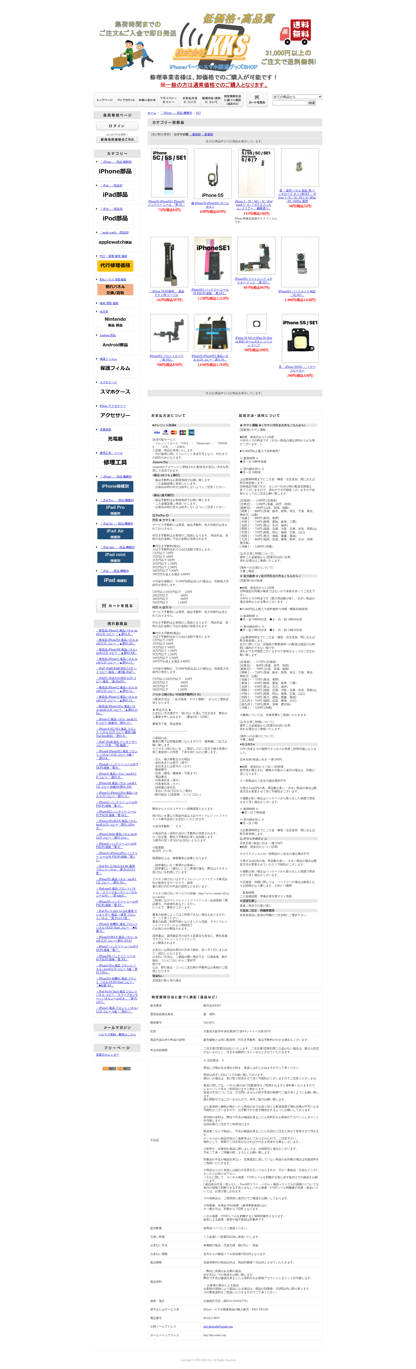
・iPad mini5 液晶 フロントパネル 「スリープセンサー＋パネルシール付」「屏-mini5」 (116, 892)
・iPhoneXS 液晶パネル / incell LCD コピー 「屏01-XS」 (116, 880)
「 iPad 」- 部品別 (111, 185)
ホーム (152, 113)
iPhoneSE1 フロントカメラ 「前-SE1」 (166, 357)
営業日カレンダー (107, 1054)
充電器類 (105, 429)
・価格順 (195, 134)
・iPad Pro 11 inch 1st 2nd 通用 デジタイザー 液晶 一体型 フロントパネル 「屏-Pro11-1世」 (116, 914)
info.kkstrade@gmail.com (218, 1326)
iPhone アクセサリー (113, 406)
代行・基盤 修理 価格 (113, 256)
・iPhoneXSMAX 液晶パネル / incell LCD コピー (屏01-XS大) (116, 938)
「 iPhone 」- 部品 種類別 (116, 162)
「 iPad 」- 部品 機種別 (114, 571)
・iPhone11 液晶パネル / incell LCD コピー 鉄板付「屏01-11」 (116, 721)
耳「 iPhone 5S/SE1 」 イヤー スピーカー (297, 368)
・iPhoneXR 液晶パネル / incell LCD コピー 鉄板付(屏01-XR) (116, 784)
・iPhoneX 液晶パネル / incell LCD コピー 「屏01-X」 (116, 775)
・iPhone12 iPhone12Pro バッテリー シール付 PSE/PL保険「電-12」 (117, 856)
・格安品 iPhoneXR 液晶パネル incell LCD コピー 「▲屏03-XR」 (116, 651)
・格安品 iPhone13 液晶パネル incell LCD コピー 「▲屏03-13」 (116, 698)
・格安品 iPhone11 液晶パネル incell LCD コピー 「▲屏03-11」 (116, 660)
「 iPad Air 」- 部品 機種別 (116, 523)
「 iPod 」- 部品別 (111, 209)
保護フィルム (108, 359)
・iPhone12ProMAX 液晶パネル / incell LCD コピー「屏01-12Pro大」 (116, 824)
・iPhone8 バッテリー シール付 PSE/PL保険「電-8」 (117, 766)
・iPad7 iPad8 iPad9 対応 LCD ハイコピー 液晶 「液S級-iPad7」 (116, 670)
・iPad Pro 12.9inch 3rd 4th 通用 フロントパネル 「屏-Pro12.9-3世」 (115, 869)
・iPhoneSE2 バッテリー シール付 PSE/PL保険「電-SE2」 (116, 813)
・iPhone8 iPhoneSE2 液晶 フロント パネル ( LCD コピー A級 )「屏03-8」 (117, 755)
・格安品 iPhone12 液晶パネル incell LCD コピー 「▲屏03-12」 (116, 689)
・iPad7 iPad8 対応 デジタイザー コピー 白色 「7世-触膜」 (116, 743)
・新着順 (207, 134)
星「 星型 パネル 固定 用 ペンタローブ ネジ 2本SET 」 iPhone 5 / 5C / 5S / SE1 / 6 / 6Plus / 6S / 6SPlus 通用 (297, 196)
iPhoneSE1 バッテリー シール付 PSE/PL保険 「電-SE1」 (210, 291)
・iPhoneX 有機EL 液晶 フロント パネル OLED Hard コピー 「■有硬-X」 (117, 927)
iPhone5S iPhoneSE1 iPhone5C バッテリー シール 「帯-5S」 (166, 203)
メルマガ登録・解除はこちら (117, 1034)
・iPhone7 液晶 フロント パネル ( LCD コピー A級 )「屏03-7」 (117, 1009)
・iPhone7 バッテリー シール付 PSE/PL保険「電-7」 (117, 948)
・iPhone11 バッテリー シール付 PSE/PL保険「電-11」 (116, 804)
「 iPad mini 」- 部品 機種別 (117, 547)
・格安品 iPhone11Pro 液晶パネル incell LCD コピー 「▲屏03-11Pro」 (117, 710)
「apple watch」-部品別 (114, 232)
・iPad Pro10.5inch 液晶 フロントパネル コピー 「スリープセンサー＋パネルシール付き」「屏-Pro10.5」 (117, 997)
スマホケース (108, 382)
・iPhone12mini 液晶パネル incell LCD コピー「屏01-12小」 (116, 835)
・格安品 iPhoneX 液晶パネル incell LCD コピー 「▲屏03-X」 (117, 632)
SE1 (198, 113)
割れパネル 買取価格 (113, 279)
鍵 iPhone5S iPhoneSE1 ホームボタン (210, 204)
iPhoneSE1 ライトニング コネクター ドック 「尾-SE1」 (253, 280)
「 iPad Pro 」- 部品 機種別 (117, 500)
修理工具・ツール (111, 453)
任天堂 (104, 311)
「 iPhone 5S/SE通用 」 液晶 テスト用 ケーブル (166, 293)
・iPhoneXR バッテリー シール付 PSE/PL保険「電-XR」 (116, 957)
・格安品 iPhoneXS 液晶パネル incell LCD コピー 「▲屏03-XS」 (117, 641)
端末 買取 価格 (109, 303)
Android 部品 (108, 335)
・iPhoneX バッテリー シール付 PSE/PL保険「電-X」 (116, 845)
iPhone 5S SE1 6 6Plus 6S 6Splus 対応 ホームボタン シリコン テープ (253, 341)
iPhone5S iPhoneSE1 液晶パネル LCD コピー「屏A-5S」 (210, 357)
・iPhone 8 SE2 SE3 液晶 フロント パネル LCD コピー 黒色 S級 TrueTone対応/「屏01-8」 (116, 732)
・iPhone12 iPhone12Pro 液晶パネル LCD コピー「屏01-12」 (117, 794)
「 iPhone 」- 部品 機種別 (116, 476)
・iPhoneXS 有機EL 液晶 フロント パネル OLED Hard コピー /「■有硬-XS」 (116, 982)
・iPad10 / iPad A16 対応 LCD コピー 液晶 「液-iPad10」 (116, 679)
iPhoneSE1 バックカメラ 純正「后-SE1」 (297, 293)
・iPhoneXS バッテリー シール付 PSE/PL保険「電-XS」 (117, 903)
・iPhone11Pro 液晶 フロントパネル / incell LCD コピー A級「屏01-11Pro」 (116, 969)
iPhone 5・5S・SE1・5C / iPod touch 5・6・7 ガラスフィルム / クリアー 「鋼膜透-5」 (254, 205)
